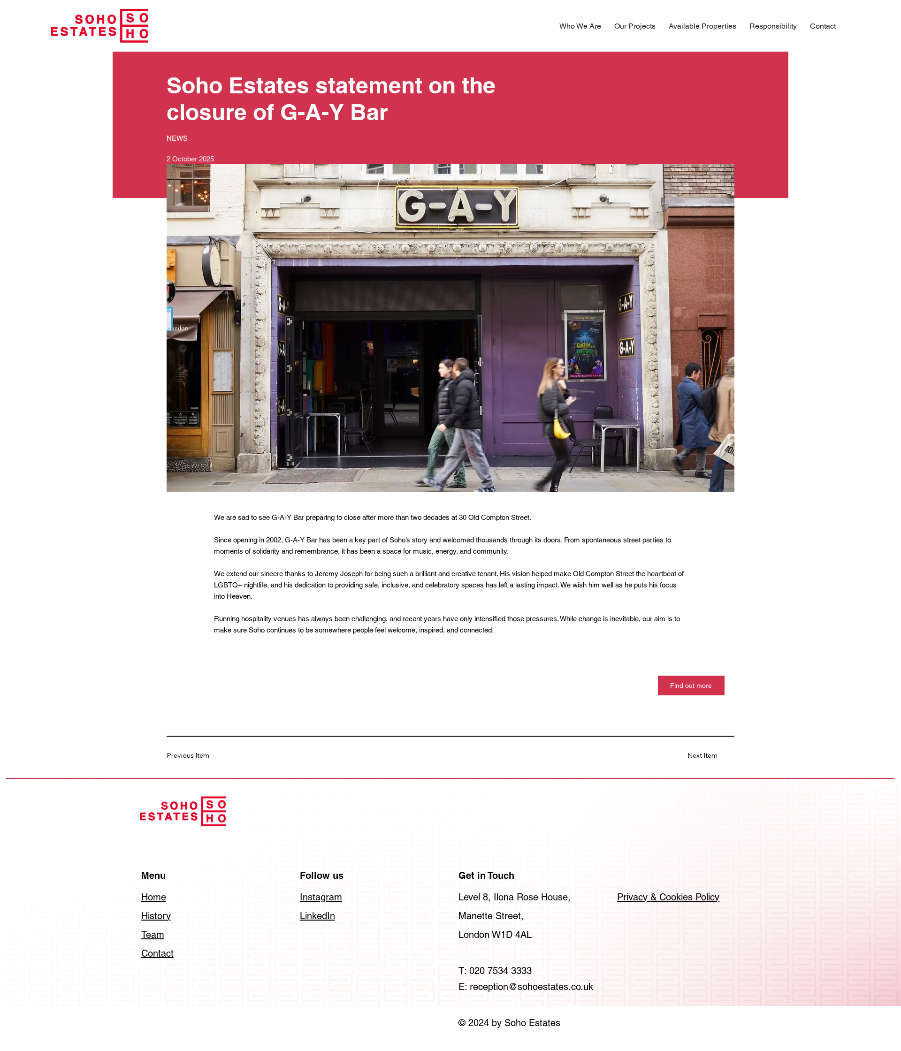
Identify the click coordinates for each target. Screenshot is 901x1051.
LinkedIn (317, 916)
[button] (580, 26)
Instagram (321, 897)
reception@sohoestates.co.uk (531, 986)
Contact (157, 953)
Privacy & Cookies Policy (668, 897)
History (156, 916)
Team (152, 934)
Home (153, 897)
